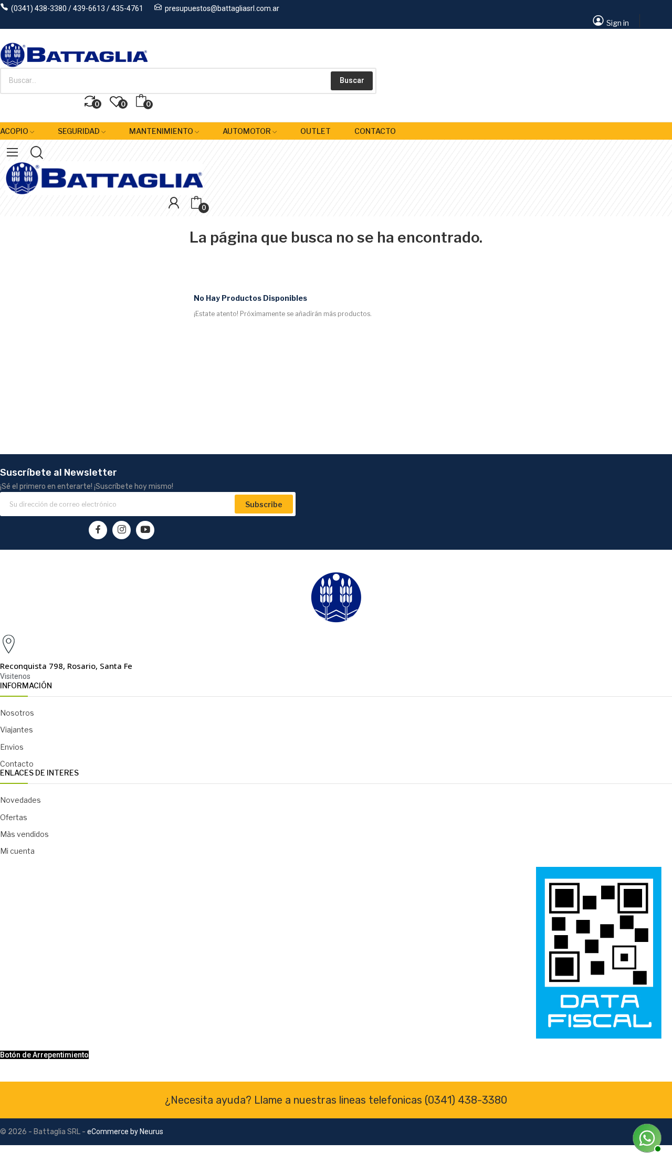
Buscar (352, 80)
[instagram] (121, 530)
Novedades (20, 799)
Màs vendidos (24, 834)
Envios (12, 746)
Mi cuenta (17, 850)
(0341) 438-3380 (466, 1100)
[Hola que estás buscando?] (646, 1136)
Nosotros (17, 712)
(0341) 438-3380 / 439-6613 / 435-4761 (77, 8)
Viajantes (16, 729)
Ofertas (13, 817)
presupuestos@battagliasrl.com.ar (222, 8)
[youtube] (145, 530)
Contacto (17, 763)
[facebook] (98, 530)
